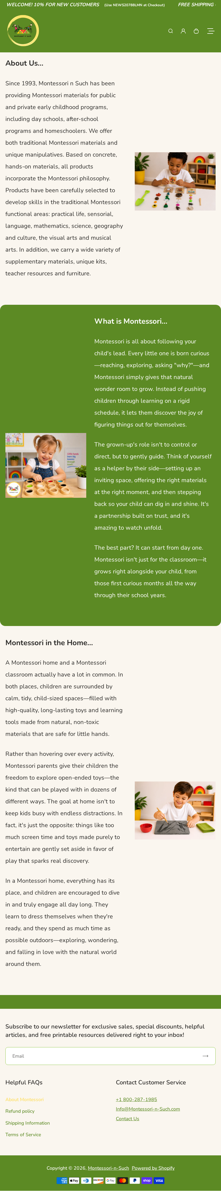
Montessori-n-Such (108, 1168)
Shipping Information (27, 1123)
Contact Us (127, 1118)
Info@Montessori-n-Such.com (148, 1109)
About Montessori (24, 1099)
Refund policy (19, 1111)
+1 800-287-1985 (136, 1099)
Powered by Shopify (153, 1168)
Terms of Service (23, 1134)
